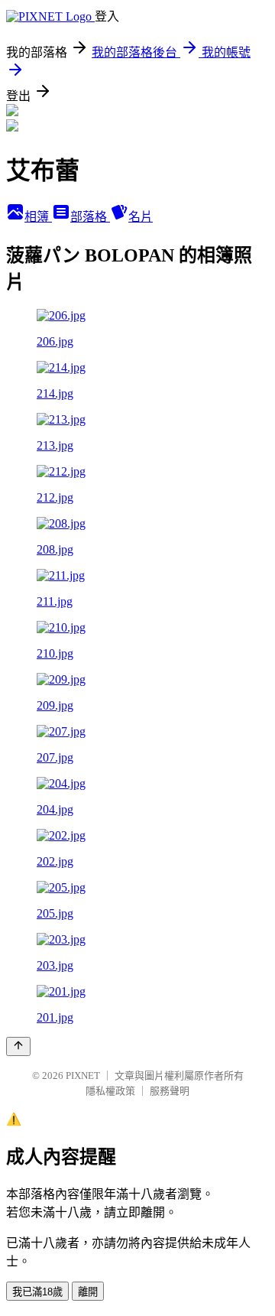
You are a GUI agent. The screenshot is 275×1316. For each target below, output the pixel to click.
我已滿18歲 (37, 1292)
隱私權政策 (110, 1091)
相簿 (38, 216)
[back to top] (18, 1046)
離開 (88, 1292)
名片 (140, 216)
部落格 (90, 216)
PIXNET (83, 1075)
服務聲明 (169, 1091)
